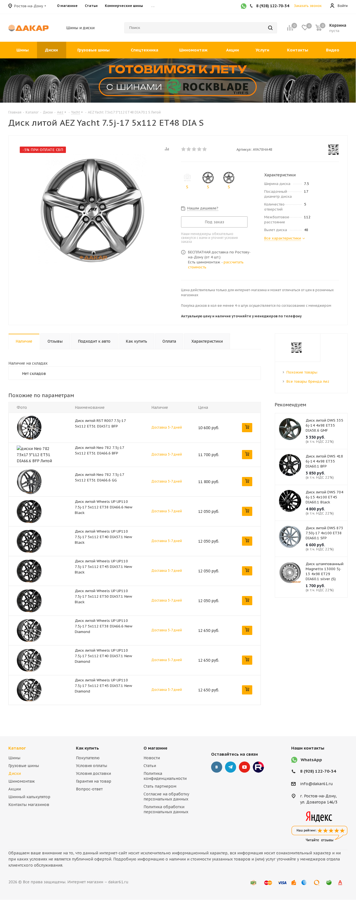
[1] (183, 149)
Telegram (230, 767)
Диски (14, 773)
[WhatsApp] (243, 6)
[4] (199, 149)
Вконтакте (216, 767)
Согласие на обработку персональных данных (166, 797)
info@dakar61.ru (316, 783)
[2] (189, 149)
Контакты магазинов (28, 804)
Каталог (17, 748)
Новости (152, 757)
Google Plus (258, 767)
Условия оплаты (91, 765)
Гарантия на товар (93, 781)
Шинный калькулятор (29, 796)
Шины (14, 757)
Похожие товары (301, 372)
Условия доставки (93, 773)
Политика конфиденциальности (165, 776)
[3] (194, 149)
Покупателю (88, 757)
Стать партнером (160, 786)
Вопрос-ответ (89, 789)
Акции (14, 789)
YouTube (244, 767)
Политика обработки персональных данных (166, 809)
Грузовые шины (23, 765)
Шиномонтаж (21, 781)
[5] (204, 149)
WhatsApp (311, 759)
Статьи (150, 765)
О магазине (155, 748)
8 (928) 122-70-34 (318, 771)
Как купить (87, 748)
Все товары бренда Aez (307, 381)
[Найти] (270, 27)
